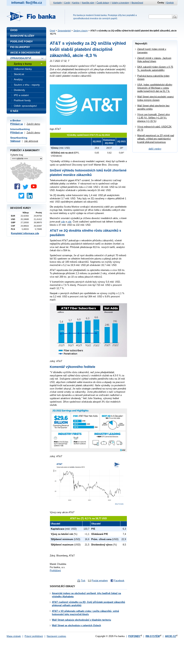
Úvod (52, 30)
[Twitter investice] (22, 197)
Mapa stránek (14, 636)
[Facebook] (18, 188)
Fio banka (33, 16)
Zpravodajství (64, 30)
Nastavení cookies (56, 636)
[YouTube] (34, 188)
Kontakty (57, 2)
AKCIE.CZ (170, 636)
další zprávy (155, 148)
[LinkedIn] (30, 197)
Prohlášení (55, 570)
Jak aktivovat (31, 141)
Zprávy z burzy (80, 30)
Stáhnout (15, 141)
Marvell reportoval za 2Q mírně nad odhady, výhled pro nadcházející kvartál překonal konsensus (155, 138)
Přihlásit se (16, 124)
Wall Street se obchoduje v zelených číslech (76, 625)
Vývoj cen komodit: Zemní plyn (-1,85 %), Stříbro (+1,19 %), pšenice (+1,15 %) (153, 117)
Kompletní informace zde (25, 233)
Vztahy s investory (120, 2)
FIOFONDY (134, 636)
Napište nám (88, 2)
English (170, 2)
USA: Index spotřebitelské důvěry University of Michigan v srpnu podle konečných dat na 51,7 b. (154, 87)
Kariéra (75, 2)
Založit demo (33, 124)
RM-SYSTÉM (153, 636)
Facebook (119, 580)
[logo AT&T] (88, 124)
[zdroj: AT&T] (88, 356)
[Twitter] (26, 188)
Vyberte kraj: (17, 155)
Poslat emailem (100, 580)
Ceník (67, 2)
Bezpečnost (137, 2)
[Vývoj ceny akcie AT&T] (88, 507)
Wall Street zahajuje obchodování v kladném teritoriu (81, 620)
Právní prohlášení (34, 636)
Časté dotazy (102, 2)
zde (63, 221)
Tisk (83, 580)
